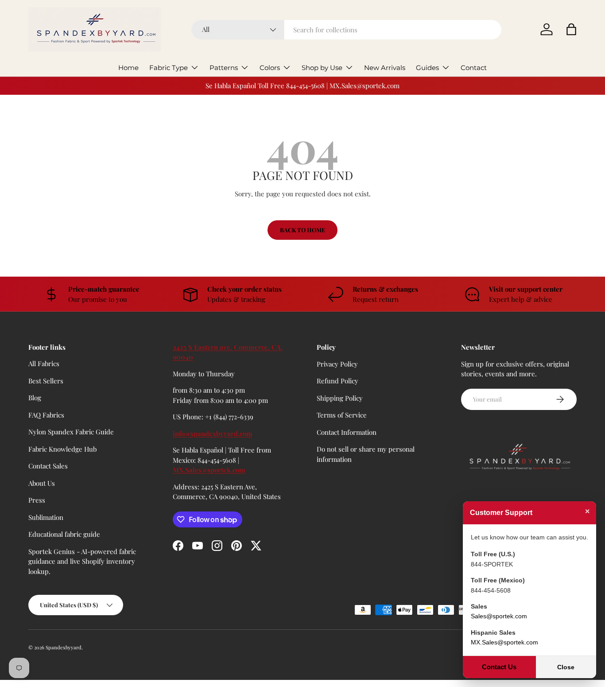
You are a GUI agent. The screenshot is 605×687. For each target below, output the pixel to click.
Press (36, 500)
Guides (427, 67)
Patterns (223, 67)
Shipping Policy (340, 397)
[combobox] (346, 29)
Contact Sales (48, 465)
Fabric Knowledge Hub (62, 449)
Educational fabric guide (64, 534)
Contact (474, 67)
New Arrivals (384, 67)
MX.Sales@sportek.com (209, 469)
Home (128, 67)
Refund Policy (337, 380)
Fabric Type (168, 67)
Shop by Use (322, 67)
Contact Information (346, 431)
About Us (41, 483)
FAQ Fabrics (46, 414)
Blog (34, 397)
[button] (571, 29)
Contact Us (499, 667)
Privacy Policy (337, 363)
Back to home (302, 230)
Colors (270, 67)
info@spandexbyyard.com (212, 433)
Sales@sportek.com (499, 616)
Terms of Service (342, 414)
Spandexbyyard (63, 647)
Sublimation (45, 517)
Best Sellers (45, 380)
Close (565, 667)
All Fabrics (43, 363)
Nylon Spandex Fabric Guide (71, 431)
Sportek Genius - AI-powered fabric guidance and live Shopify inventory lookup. (82, 561)
